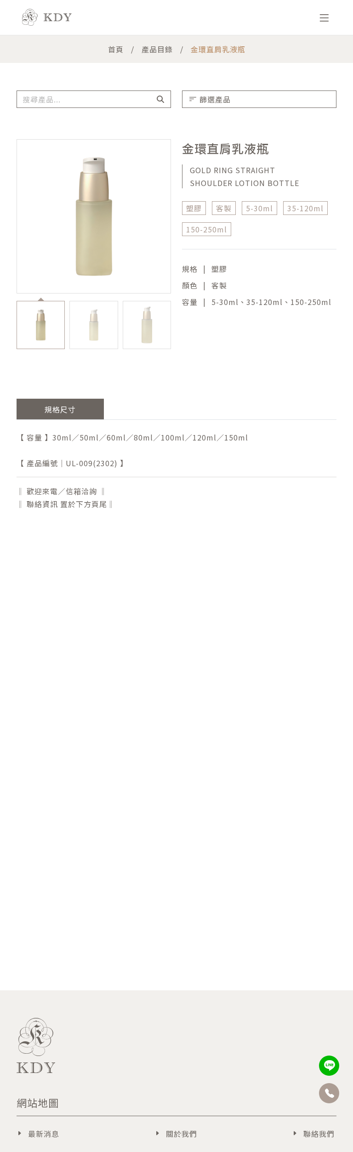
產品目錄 (157, 49)
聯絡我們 (319, 1133)
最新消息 (43, 1133)
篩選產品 (215, 99)
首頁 (116, 49)
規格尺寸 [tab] (60, 409)
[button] (173, 325)
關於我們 (181, 1133)
